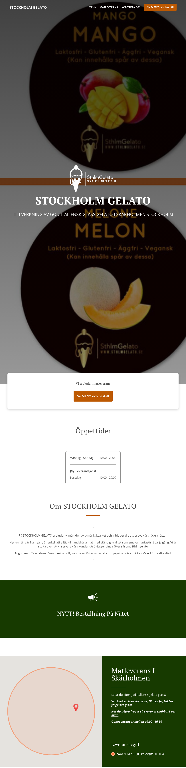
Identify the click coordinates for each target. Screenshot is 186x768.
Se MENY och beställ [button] (160, 7)
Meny (92, 7)
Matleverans (109, 7)
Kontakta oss (131, 7)
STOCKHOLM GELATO (28, 7)
